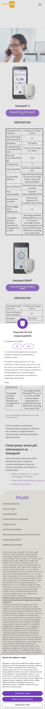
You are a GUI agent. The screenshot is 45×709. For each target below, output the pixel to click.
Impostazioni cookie (22, 705)
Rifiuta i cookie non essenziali (22, 699)
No (28, 346)
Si (17, 346)
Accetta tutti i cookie (22, 693)
